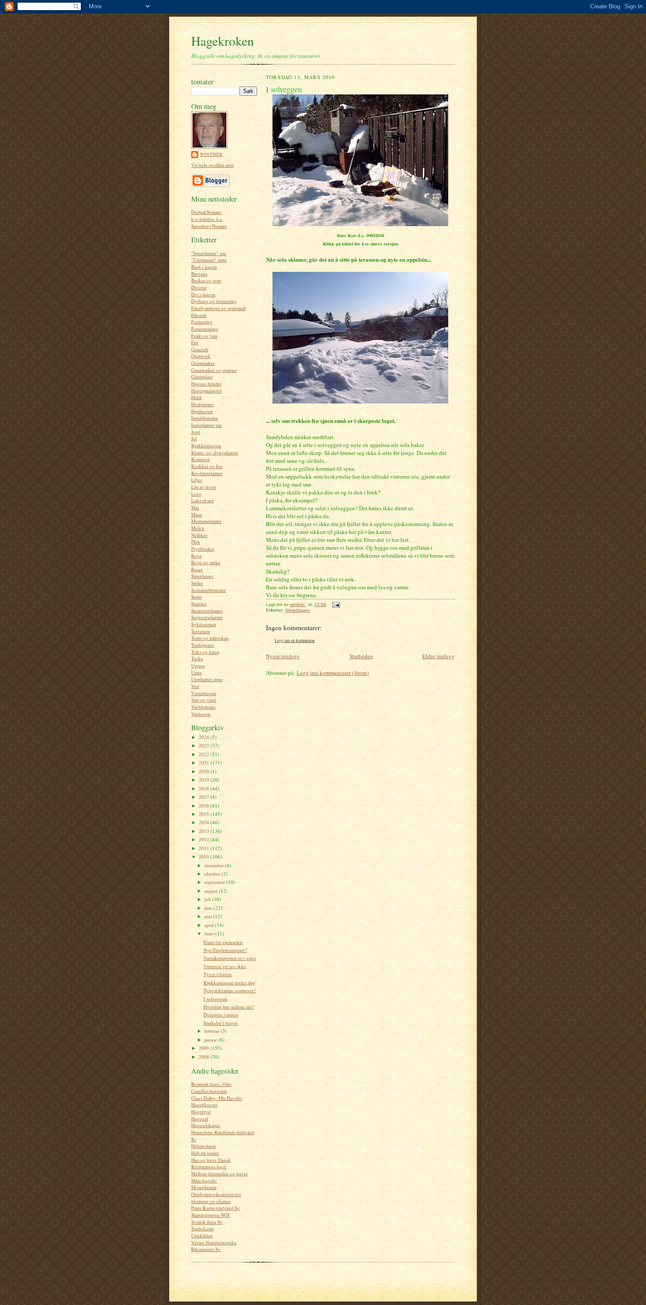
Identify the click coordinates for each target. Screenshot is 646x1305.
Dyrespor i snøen (220, 1014)
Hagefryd (200, 1111)
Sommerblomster (208, 590)
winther (211, 154)
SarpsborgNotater (209, 226)
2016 (204, 805)
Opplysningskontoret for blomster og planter (216, 1197)
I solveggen (215, 998)
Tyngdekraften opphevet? (229, 990)
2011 (204, 848)
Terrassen (200, 631)
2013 (204, 831)
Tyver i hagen (217, 974)
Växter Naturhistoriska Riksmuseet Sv (213, 1246)
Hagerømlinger (206, 390)
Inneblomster (204, 418)
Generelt (199, 349)
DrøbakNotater (206, 212)
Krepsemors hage (208, 1166)
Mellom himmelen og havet (219, 1173)
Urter (196, 672)
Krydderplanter (206, 473)
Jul (194, 438)
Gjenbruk (200, 356)
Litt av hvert (203, 486)
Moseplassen (204, 1187)
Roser (197, 569)
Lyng (196, 493)
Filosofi (198, 315)
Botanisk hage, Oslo (211, 1084)
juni (209, 908)
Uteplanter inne (206, 679)
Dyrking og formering (214, 301)
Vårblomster (203, 706)
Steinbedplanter (207, 610)
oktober (212, 873)
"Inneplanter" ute (208, 253)
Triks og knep (205, 652)
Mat (195, 507)
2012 (204, 839)
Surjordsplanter (206, 617)
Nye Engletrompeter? (225, 950)
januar (211, 1039)
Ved (195, 686)
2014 (204, 822)
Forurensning (204, 328)
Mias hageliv (204, 1180)
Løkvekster (202, 500)
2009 (204, 1048)
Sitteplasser (202, 576)
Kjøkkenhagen (206, 445)
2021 (204, 762)
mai (208, 916)
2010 (204, 856)
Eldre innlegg (438, 656)
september (215, 882)
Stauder (199, 603)
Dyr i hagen (203, 294)
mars (209, 933)
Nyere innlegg (283, 656)
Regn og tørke (205, 562)
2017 (204, 796)
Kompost (200, 459)
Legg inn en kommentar (295, 640)
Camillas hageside (209, 1091)
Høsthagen (202, 411)
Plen (195, 541)
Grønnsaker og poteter (214, 370)
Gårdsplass (202, 376)
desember (214, 865)
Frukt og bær (204, 335)
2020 (204, 771)
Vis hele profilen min (212, 165)
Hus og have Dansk (211, 1160)
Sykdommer (203, 624)
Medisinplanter (206, 521)
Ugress (198, 665)
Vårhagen (200, 713)
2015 (204, 814)
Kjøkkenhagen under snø (229, 982)
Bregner (199, 273)
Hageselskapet (205, 1125)
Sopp (196, 596)
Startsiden (361, 656)
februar (212, 1030)
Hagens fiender (206, 383)
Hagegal (199, 1118)
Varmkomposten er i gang (229, 958)
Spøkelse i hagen (220, 1023)
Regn (196, 555)
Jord (195, 432)
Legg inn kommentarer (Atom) (333, 673)
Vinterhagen (203, 693)
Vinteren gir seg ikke (224, 966)
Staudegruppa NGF (210, 1214)
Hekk (196, 397)
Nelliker (199, 535)
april (209, 925)
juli (208, 899)
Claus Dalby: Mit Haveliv (217, 1098)
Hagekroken (222, 40)
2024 (204, 737)
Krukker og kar (207, 466)
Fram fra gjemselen (223, 942)
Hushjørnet (202, 404)
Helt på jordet (205, 1153)
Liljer (196, 479)
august (211, 890)
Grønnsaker (203, 363)
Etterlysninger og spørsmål (218, 308)
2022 (204, 754)
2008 (204, 1056)
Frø (194, 342)
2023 (204, 745)
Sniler (197, 583)
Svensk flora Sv (207, 1221)
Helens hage (203, 1146)
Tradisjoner (202, 645)
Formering (202, 321)
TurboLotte (202, 1228)
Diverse (199, 287)
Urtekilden (202, 1235)
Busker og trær (206, 280)
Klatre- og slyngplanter (214, 452)
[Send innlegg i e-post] (335, 604)
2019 (204, 779)
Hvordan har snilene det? (228, 1006)
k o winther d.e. (207, 219)
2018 (204, 788)
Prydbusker (202, 548)
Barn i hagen (204, 266)
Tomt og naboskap (210, 637)
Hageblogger (204, 1104)
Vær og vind (203, 699)
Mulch (197, 528)
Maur (196, 514)
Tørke (197, 658)
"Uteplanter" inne (209, 259)
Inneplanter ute (206, 425)
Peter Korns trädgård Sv (215, 1207)
